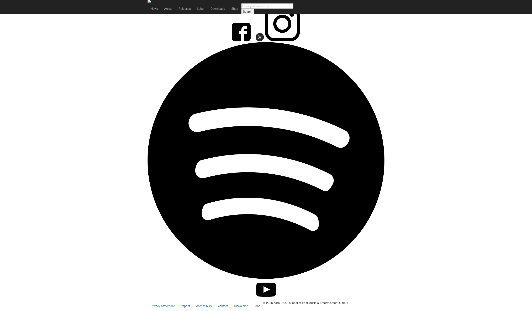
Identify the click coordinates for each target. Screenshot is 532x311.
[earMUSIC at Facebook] (241, 40)
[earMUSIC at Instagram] (282, 40)
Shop (234, 8)
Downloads (218, 8)
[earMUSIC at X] (258, 40)
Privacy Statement (163, 306)
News (154, 8)
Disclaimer (241, 306)
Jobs (257, 306)
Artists (168, 8)
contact (223, 306)
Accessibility (204, 306)
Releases (185, 8)
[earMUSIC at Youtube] (266, 298)
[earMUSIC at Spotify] (266, 277)
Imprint (185, 306)
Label (200, 8)
